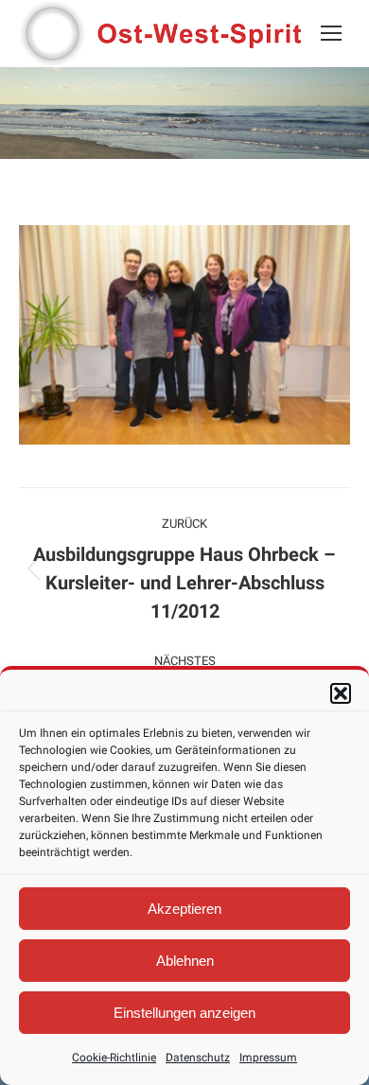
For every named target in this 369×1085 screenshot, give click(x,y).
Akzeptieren (184, 909)
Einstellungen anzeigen (184, 1013)
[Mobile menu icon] (331, 33)
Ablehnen (185, 961)
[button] (340, 693)
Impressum (268, 1057)
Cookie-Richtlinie (114, 1057)
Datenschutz (198, 1057)
